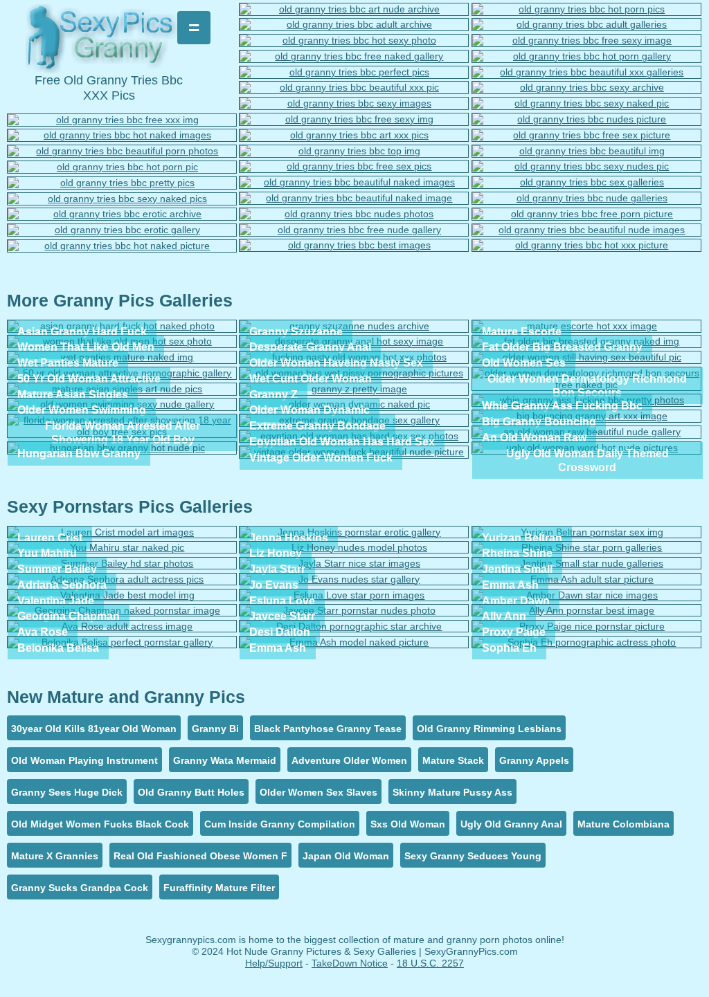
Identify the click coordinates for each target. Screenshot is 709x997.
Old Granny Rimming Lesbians (489, 728)
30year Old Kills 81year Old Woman (94, 728)
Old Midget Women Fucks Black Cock (100, 824)
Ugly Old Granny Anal (511, 824)
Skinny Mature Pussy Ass (452, 792)
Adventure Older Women (349, 760)
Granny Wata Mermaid (224, 760)
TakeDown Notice (350, 963)
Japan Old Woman (346, 855)
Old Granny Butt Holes (191, 792)
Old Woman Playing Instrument (84, 760)
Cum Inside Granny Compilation (279, 824)
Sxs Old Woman (407, 824)
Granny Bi (215, 728)
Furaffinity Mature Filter (219, 887)
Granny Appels (534, 760)
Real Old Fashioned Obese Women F (200, 855)
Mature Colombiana (623, 824)
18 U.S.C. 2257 (430, 963)
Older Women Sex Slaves (318, 792)
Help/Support (274, 963)
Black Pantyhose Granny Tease (328, 728)
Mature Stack (453, 760)
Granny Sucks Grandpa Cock (79, 887)
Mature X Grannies (54, 855)
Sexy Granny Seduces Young (472, 855)
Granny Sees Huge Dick (67, 792)
